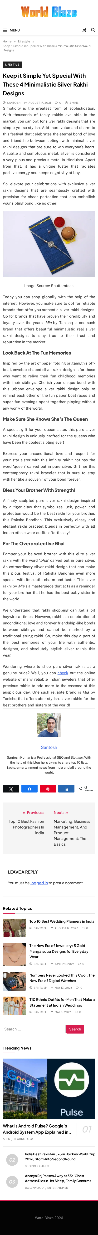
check (63, 673)
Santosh (13, 102)
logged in (39, 882)
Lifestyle (12, 64)
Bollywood (34, 1187)
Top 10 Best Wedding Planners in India (61, 921)
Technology (24, 1138)
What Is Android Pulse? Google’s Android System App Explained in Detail (35, 1132)
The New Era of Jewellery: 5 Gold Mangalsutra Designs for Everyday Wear (58, 951)
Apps (6, 1138)
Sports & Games (37, 1166)
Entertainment (58, 1187)
